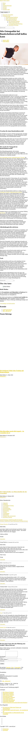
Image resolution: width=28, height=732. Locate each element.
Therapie (5, 512)
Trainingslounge (6, 16)
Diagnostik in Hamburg (11, 20)
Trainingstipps (6, 513)
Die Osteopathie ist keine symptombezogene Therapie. (12, 157)
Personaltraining (6, 508)
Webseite (2, 661)
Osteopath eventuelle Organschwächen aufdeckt (11, 192)
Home (4, 3)
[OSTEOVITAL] (9, 12)
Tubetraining (6, 514)
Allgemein (5, 503)
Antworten (2, 539)
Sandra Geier (3, 627)
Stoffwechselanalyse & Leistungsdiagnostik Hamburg (15, 23)
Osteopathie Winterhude (8, 701)
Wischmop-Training (7, 517)
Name (1, 658)
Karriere (5, 7)
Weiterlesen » (3, 376)
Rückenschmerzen (7, 509)
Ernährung (5, 504)
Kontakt (5, 8)
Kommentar (2, 656)
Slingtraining (6, 510)
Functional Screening (13, 25)
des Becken (2, 212)
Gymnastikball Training (8, 505)
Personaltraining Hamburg (12, 17)
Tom (1, 613)
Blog (4, 4)
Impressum (5, 730)
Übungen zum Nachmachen (9, 516)
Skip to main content (4, 0)
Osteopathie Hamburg (8, 698)
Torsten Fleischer (4, 524)
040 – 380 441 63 (6, 681)
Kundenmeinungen (7, 5)
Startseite (8, 667)
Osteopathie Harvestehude (9, 700)
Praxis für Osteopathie (8, 14)
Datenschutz (5, 728)
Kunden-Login (6, 9)
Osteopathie (5, 507)
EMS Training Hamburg (11, 18)
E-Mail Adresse (3, 659)
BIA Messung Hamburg (14, 21)
